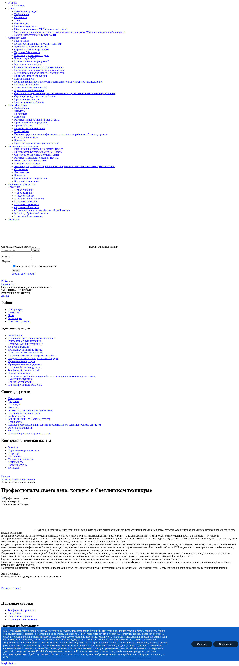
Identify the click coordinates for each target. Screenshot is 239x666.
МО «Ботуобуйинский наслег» (31, 213)
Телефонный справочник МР (30, 87)
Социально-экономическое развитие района (38, 67)
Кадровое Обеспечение (27, 52)
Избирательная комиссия (21, 184)
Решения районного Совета (29, 128)
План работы (21, 131)
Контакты (19, 140)
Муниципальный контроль (29, 90)
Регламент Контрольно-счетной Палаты (36, 157)
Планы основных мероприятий (31, 61)
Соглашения (21, 169)
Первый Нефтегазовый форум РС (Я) (35, 34)
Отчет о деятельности (26, 137)
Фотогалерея (21, 23)
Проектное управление (27, 99)
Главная (12, 2)
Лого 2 (5, 295)
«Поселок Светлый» (25, 201)
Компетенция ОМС (25, 58)
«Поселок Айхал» (24, 195)
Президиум (20, 113)
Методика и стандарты (27, 163)
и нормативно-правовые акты (36, 410)
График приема (16, 416)
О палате (13, 447)
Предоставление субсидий (29, 102)
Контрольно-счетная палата (23, 146)
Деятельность (21, 172)
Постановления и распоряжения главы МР (38, 43)
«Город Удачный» (24, 192)
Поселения (14, 187)
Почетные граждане (25, 26)
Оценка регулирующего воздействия (34, 96)
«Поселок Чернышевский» (29, 198)
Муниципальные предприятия (25, 364)
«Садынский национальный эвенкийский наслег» (42, 210)
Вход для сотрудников (20, 616)
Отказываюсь (225, 644)
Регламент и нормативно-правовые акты (37, 119)
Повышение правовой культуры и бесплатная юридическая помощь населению (58, 81)
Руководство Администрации (30, 46)
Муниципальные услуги (27, 64)
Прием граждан (23, 125)
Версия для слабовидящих (22, 619)
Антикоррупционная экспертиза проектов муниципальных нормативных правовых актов (64, 166)
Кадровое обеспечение (27, 181)
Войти (4, 281)
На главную (7, 284)
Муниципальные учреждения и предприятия (39, 72)
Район (11, 8)
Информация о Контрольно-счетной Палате (38, 148)
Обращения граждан (19, 373)
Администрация (17, 37)
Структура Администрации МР (31, 49)
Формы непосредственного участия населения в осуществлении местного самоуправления (64, 93)
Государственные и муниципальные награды (39, 70)
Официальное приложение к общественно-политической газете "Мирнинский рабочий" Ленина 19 (69, 32)
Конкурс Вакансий (24, 78)
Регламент (13, 410)
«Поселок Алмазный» (26, 204)
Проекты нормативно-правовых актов (29, 433)
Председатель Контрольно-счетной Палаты (38, 151)
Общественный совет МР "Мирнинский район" (41, 29)
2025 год (19, 5)
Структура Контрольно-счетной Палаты (36, 154)
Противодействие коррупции (30, 75)
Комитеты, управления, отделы (31, 55)
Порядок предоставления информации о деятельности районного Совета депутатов (60, 134)
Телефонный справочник (28, 216)
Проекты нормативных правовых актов (36, 143)
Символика (20, 17)
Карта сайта (14, 613)
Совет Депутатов (17, 105)
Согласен (201, 644)
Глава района (21, 40)
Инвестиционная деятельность (25, 384)
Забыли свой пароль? (24, 273)
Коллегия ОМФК (17, 464)
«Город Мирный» (24, 189)
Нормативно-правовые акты (30, 160)
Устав (17, 20)
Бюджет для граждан (25, 11)
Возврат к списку (11, 588)
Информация (21, 14)
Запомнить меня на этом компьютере (35, 266)
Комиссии (20, 116)
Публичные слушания (26, 84)
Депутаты (19, 110)
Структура (14, 453)
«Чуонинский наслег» (26, 207)
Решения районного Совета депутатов (29, 418)
